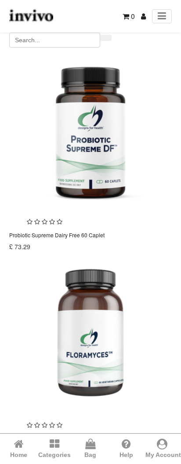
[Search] (106, 38)
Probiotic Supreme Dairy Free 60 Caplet (57, 235)
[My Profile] (143, 16)
